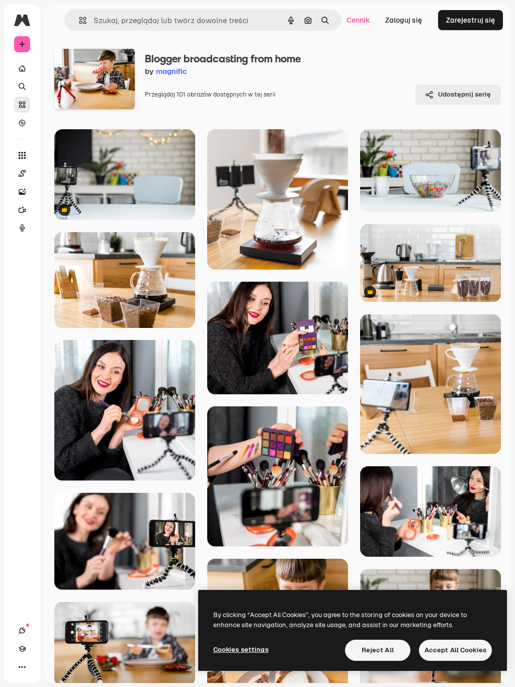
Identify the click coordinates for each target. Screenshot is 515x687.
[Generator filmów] (22, 210)
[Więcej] (22, 667)
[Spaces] (22, 173)
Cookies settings (241, 649)
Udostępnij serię (464, 94)
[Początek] (22, 68)
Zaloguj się (403, 20)
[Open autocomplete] (79, 20)
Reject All (378, 650)
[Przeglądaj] (22, 123)
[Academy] (22, 649)
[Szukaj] (22, 86)
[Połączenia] (22, 631)
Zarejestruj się (470, 20)
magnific (171, 71)
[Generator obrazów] (22, 192)
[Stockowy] (22, 105)
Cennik (358, 20)
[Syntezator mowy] (22, 228)
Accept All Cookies (455, 650)
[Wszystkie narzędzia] (22, 155)
